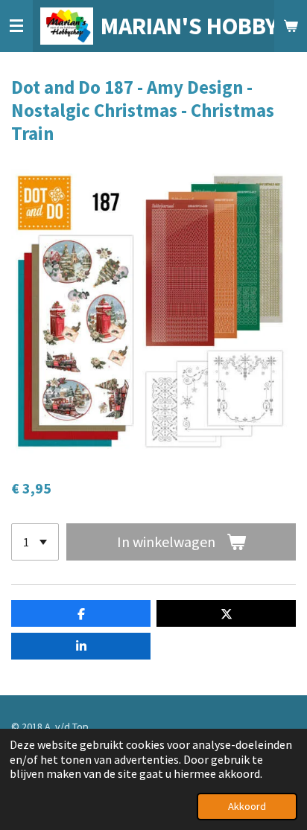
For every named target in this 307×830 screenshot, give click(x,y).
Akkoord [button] (247, 806)
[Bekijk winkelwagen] (290, 26)
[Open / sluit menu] (16, 26)
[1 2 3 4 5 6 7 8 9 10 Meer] (35, 542)
